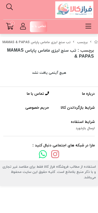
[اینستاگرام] (55, 155)
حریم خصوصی (37, 107)
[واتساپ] (42, 155)
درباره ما (88, 93)
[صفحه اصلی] (96, 42)
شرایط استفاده (83, 122)
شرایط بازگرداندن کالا (78, 107)
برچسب (82, 42)
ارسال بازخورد (85, 128)
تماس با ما (36, 93)
